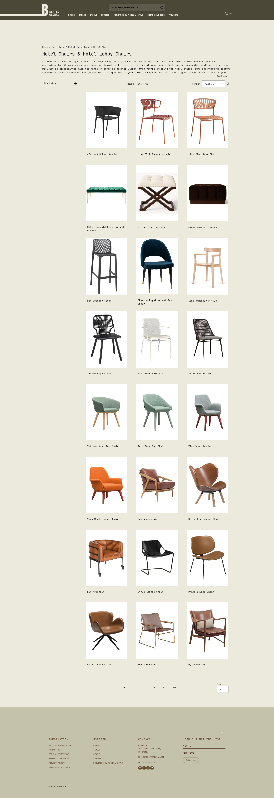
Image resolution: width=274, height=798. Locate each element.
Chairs (71, 15)
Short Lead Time (156, 15)
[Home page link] (50, 10)
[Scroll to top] (222, 733)
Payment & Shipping (59, 758)
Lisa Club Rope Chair (202, 154)
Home (45, 47)
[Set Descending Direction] (228, 83)
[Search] (162, 7)
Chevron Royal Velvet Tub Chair (155, 302)
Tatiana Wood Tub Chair (103, 446)
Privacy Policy (57, 763)
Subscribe (191, 760)
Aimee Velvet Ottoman (152, 227)
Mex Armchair (146, 664)
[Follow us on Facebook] (140, 768)
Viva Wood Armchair (201, 446)
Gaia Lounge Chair (99, 664)
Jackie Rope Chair (99, 373)
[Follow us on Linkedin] (152, 768)
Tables (82, 15)
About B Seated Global (60, 745)
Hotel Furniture (79, 47)
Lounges (105, 15)
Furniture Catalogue (59, 767)
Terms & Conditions (59, 754)
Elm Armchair (95, 591)
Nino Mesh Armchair (150, 373)
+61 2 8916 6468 (146, 762)
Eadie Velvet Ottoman (202, 227)
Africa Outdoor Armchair (103, 154)
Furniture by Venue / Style (128, 15)
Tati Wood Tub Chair (151, 446)
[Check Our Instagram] (148, 768)
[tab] (61, 83)
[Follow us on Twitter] (144, 768)
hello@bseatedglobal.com (151, 757)
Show (219, 684)
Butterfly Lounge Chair (204, 519)
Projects (173, 15)
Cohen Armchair (148, 519)
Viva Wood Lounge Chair (103, 519)
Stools (93, 15)
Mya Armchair (197, 664)
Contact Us (54, 749)
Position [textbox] (209, 84)
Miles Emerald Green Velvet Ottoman (105, 229)
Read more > (223, 76)
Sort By (196, 84)
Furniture (58, 47)
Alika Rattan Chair (201, 373)
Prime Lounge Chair (201, 591)
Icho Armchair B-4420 (202, 300)
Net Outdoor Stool (99, 300)
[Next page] (174, 687)
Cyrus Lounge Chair (150, 591)
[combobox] (137, 7)
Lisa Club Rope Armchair (154, 154)
